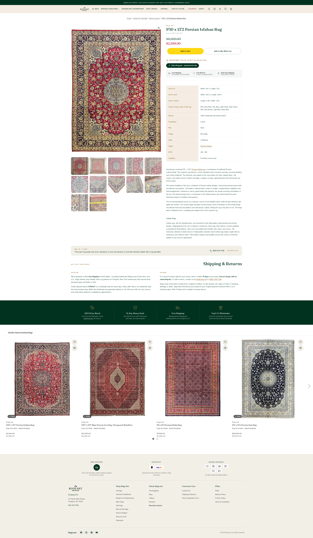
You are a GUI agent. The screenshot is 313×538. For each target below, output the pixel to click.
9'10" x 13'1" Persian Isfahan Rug (20, 425)
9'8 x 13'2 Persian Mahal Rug (169, 425)
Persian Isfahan (206, 146)
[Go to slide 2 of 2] (157, 439)
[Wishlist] (225, 8)
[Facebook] (81, 532)
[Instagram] (86, 532)
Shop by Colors (178, 9)
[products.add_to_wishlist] (74, 342)
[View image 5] (153, 166)
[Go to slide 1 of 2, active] (153, 439)
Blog (150, 494)
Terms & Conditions (222, 502)
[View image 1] (79, 166)
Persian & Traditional (109, 9)
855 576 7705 (73, 505)
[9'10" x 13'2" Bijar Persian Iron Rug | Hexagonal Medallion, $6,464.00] (117, 378)
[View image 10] (153, 184)
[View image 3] (116, 166)
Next (309, 386)
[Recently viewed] (214, 8)
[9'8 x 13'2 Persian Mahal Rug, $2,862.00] (193, 378)
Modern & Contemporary (125, 498)
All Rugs (95, 9)
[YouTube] (97, 532)
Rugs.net (170, 25)
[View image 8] (116, 184)
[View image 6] (79, 184)
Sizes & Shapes (121, 513)
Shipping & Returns (189, 494)
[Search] (209, 8)
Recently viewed (155, 505)
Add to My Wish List (222, 51)
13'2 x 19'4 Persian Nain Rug (244, 425)
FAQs (217, 491)
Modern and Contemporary (133, 9)
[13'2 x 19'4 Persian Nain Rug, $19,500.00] (268, 378)
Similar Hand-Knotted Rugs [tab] (20, 332)
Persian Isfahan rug (198, 169)
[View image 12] (98, 202)
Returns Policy (220, 494)
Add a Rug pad (184, 65)
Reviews (152, 502)
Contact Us (186, 491)
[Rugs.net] (90, 488)
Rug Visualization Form (190, 498)
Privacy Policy (220, 498)
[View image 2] (98, 166)
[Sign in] (220, 8)
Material (164, 9)
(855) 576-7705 (218, 251)
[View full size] (159, 28)
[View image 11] (79, 202)
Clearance (192, 9)
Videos (201, 9)
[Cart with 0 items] (231, 8)
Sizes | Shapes (151, 9)
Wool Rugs (120, 502)
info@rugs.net (232, 250)
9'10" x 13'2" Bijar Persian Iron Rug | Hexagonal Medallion (107, 425)
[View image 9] (135, 184)
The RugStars (154, 491)
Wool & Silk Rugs (122, 509)
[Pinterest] (91, 532)
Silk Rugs (119, 505)
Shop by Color (121, 517)
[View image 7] (98, 184)
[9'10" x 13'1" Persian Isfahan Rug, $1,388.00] (42, 378)
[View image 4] (135, 166)
